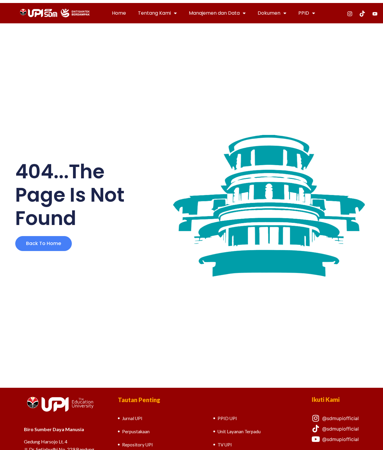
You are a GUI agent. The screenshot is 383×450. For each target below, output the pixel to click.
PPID (303, 13)
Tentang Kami (154, 13)
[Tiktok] (362, 13)
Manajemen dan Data (214, 13)
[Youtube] (375, 13)
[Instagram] (349, 13)
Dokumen (269, 13)
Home (119, 13)
